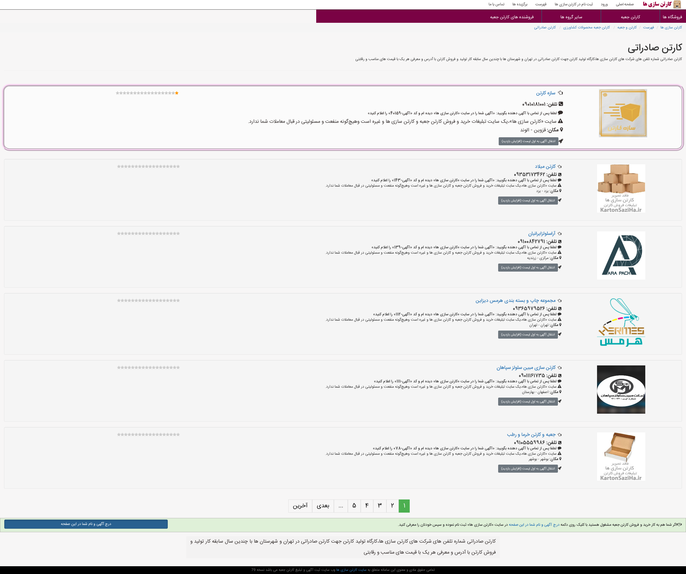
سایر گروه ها (571, 17)
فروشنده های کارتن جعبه (512, 17)
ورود (604, 4)
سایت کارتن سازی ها (351, 570)
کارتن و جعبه (627, 27)
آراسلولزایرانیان (541, 234)
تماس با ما (496, 4)
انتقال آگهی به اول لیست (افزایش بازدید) (528, 141)
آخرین (300, 506)
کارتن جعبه (630, 17)
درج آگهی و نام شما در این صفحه (534, 525)
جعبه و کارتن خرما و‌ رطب (531, 435)
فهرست (541, 4)
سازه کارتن (545, 93)
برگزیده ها (519, 4)
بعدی (323, 506)
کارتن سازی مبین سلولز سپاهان (526, 368)
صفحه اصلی (625, 4)
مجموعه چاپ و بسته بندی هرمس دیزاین (515, 301)
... (340, 506)
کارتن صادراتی (545, 27)
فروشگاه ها (673, 17)
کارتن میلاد (545, 167)
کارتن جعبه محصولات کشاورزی (587, 27)
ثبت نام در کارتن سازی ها (574, 4)
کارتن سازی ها (671, 27)
